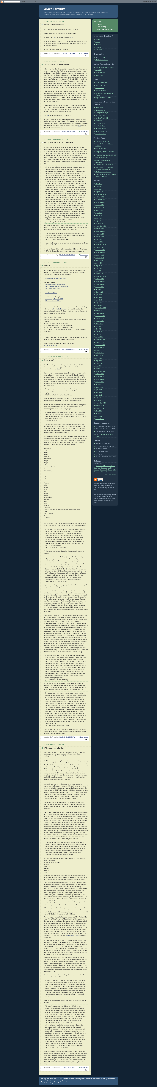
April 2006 (98, 213)
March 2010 (99, 292)
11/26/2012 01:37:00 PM (67, 131)
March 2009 (99, 260)
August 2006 (99, 223)
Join (95, 468)
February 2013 (99, 384)
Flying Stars (99, 107)
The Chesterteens (100, 128)
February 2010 (99, 289)
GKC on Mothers (100, 148)
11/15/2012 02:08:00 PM (67, 255)
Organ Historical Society (103, 98)
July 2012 (98, 366)
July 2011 (98, 334)
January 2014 (99, 408)
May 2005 (98, 184)
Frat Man (102, 57)
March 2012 (99, 355)
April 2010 (98, 295)
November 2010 (100, 313)
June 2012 (98, 363)
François (98, 44)
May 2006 (98, 215)
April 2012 (98, 358)
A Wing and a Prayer (101, 113)
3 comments (84, 349)
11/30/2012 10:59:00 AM (67, 53)
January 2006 (99, 205)
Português (98, 50)
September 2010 (100, 308)
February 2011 (99, 321)
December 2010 (100, 316)
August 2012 (99, 368)
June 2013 (98, 395)
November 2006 (100, 72)
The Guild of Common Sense (105, 466)
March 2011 (99, 324)
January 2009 (99, 255)
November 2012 (100, 376)
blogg (71, 37)
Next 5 (110, 470)
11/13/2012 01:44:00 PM (67, 349)
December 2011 (100, 347)
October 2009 (99, 279)
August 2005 (99, 192)
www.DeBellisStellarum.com (58, 309)
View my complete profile (104, 29)
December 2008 (100, 252)
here (55, 37)
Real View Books (100, 85)
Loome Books (99, 88)
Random (96, 470)
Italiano (97, 42)
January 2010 (99, 287)
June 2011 (98, 331)
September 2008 (100, 244)
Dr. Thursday (102, 27)
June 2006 (98, 218)
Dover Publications (101, 82)
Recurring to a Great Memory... (105, 165)
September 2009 (100, 276)
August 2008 (99, 242)
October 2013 (99, 405)
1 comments (84, 737)
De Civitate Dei (100, 115)
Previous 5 (103, 470)
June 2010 (98, 300)
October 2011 (99, 342)
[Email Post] (86, 56)
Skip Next (104, 472)
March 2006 (99, 75)
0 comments (84, 53)
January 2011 (99, 318)
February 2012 (99, 353)
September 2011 (100, 339)
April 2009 (98, 263)
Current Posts (99, 419)
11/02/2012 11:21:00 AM (67, 1067)
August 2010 (99, 305)
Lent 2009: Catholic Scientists (104, 67)
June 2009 (98, 268)
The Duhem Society (101, 60)
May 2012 (98, 361)
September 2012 (100, 371)
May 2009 (98, 266)
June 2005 (98, 186)
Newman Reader (100, 90)
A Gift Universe (100, 123)
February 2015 (99, 413)
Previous (104, 468)
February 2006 (99, 207)
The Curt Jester (100, 110)
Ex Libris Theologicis (101, 118)
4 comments (84, 1067)
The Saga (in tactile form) (103, 172)
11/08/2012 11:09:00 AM (67, 737)
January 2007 (99, 236)
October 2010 (99, 310)
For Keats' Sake (100, 126)
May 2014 (98, 411)
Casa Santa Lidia (100, 134)
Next (109, 468)
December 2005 (100, 202)
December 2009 (100, 284)
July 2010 (98, 302)
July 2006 (98, 221)
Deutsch (98, 47)
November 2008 (100, 250)
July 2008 (98, 70)
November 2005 (100, 199)
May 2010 (98, 297)
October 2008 (99, 247)
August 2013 (99, 400)
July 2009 (98, 271)
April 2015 (98, 416)
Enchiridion (98, 120)
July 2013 (98, 397)
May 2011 (98, 329)
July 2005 (98, 189)
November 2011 (100, 345)
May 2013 (98, 392)
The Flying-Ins (99, 131)
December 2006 (100, 234)
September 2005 (100, 194)
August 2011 (99, 337)
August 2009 (99, 273)
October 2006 (99, 228)
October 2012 (99, 374)
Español (98, 39)
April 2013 (98, 390)
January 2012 (99, 350)
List (99, 468)
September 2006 (100, 226)
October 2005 (99, 197)
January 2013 (99, 382)
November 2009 (100, 281)
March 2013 (99, 387)
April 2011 (98, 326)
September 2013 (100, 403)
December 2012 (100, 379)
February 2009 (99, 258)
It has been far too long (102, 141)
